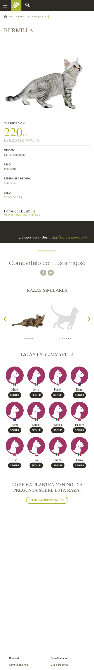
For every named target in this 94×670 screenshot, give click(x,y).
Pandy (58, 389)
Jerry (36, 389)
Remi (79, 389)
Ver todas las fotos (21, 215)
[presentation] (5, 320)
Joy (36, 460)
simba (57, 460)
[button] (43, 272)
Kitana (36, 425)
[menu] (5, 5)
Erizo (79, 460)
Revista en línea (18, 664)
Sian (14, 460)
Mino (14, 389)
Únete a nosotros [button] (71, 237)
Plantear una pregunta (47, 500)
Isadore (79, 425)
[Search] (27, 5)
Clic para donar (59, 664)
